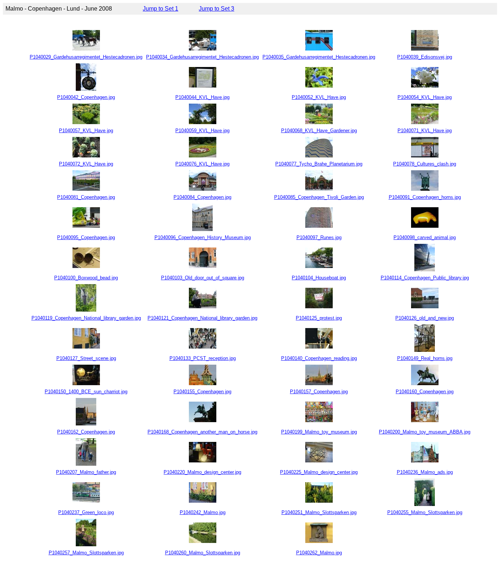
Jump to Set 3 (216, 8)
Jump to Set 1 (160, 8)
